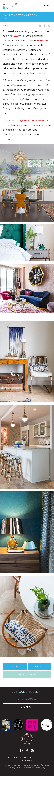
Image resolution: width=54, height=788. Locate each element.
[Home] (10, 6)
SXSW (17, 36)
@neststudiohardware (34, 120)
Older (39, 666)
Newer (14, 666)
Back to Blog (27, 674)
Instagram (21, 750)
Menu (45, 5)
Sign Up (27, 706)
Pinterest (32, 750)
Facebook (27, 750)
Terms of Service (32, 768)
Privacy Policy (14, 768)
